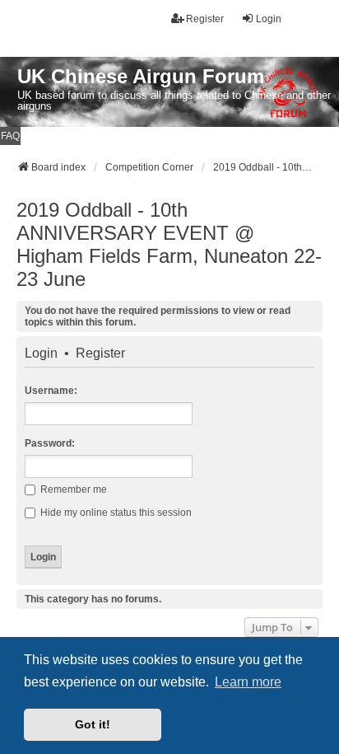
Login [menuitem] (268, 19)
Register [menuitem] (205, 19)
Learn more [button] (248, 682)
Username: (51, 390)
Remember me (72, 489)
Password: (50, 443)
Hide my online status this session (115, 512)
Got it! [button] (92, 724)
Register (100, 353)
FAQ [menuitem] (10, 136)
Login (41, 353)
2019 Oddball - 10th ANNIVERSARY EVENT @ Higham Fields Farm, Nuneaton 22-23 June (169, 244)
